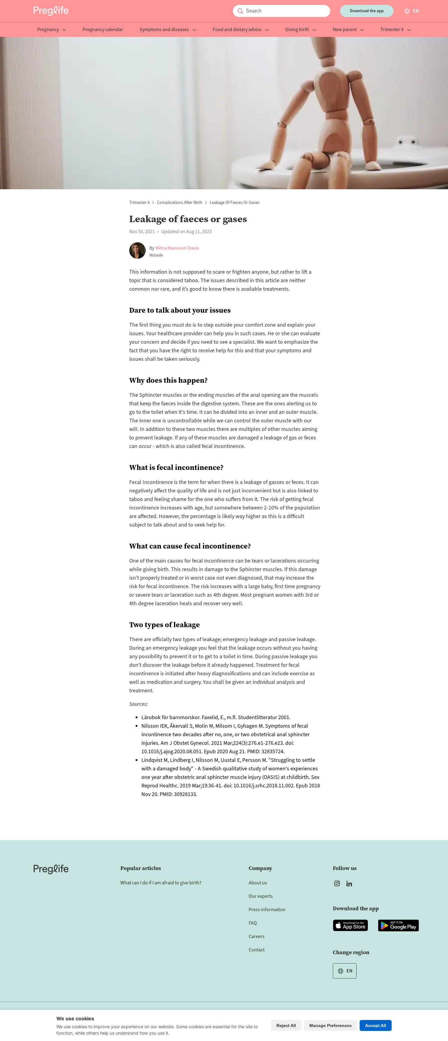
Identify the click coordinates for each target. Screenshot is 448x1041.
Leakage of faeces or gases (234, 203)
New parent (345, 30)
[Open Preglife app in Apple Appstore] (350, 925)
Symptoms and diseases (164, 30)
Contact (257, 950)
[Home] (51, 869)
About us (258, 882)
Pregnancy (48, 30)
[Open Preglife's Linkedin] (350, 883)
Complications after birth (179, 203)
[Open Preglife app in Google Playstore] (398, 925)
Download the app (367, 11)
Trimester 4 (392, 30)
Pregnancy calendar (103, 30)
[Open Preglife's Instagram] (337, 883)
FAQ (253, 923)
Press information (267, 909)
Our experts (261, 896)
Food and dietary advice (237, 30)
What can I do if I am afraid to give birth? (160, 882)
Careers (257, 936)
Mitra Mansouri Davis (177, 248)
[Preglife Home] (51, 11)
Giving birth (297, 30)
